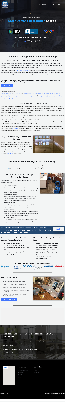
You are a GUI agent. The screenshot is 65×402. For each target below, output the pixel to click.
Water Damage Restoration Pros (23, 70)
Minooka (30, 95)
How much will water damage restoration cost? (14, 287)
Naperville (8, 97)
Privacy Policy (37, 400)
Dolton (14, 95)
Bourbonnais (52, 93)
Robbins (31, 97)
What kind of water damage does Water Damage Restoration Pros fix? (14, 295)
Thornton (15, 93)
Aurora (22, 97)
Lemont (7, 93)
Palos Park (40, 95)
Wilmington (3, 95)
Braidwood (35, 95)
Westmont (3, 93)
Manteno (30, 93)
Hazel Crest (58, 93)
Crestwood (34, 93)
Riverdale (19, 95)
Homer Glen (19, 93)
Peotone (9, 98)
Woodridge (3, 97)
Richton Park (60, 97)
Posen (42, 97)
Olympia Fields (9, 95)
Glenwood (14, 98)
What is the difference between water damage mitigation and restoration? (16, 291)
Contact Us (45, 4)
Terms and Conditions (29, 400)
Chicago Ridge (4, 98)
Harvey (11, 93)
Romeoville (13, 97)
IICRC (19, 378)
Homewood (26, 97)
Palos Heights (46, 93)
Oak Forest (50, 95)
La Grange (55, 97)
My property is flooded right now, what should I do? (15, 284)
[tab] (16, 281)
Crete (35, 97)
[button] (7, 85)
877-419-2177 (15, 128)
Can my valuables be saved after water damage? (14, 281)
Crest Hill (45, 95)
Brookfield (40, 93)
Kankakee (47, 97)
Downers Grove (24, 95)
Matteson (39, 97)
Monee (51, 97)
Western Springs (57, 95)
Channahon (25, 93)
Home (38, 4)
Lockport (18, 97)
